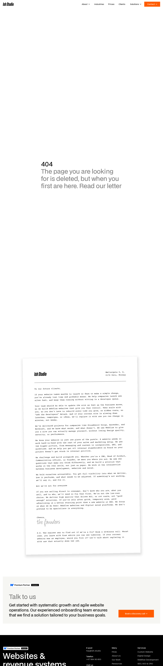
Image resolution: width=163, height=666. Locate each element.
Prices (111, 4)
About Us (116, 655)
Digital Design (143, 655)
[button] (86, 4)
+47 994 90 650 (93, 659)
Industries (99, 4)
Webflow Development (148, 659)
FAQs (114, 651)
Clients (122, 4)
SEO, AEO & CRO (145, 663)
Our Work (116, 659)
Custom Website (145, 651)
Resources (117, 663)
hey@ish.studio (93, 650)
